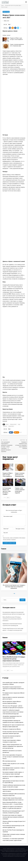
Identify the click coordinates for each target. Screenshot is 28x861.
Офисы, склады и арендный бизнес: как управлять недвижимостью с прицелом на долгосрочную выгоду (13, 746)
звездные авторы (13, 424)
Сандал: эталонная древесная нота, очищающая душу (17, 45)
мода (19, 424)
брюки (7, 424)
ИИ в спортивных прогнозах (9, 761)
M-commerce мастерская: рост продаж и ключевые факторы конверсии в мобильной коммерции (13, 817)
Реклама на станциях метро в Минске (12, 729)
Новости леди (6, 11)
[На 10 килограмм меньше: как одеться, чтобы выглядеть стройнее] (8, 482)
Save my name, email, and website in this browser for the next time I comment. (14, 538)
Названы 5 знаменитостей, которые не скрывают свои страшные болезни (21, 445)
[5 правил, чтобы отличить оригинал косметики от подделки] (20, 482)
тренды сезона (11, 426)
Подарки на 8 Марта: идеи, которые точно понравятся (16, 38)
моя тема (5, 426)
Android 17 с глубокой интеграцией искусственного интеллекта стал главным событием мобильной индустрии (13, 712)
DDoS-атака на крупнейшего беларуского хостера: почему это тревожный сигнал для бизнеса (13, 756)
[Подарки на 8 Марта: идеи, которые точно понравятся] (6, 39)
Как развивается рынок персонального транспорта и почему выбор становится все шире (13, 688)
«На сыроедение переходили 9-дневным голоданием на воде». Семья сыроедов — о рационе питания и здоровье (6, 446)
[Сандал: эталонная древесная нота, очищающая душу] (6, 46)
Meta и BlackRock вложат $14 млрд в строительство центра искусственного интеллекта (12, 618)
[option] (14, 572)
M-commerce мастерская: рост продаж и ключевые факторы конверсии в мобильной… (14, 586)
